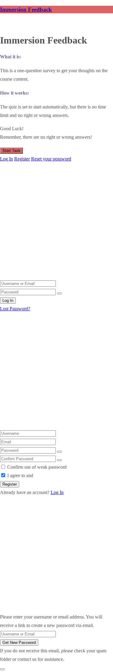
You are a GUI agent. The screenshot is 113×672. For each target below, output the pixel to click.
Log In (6, 158)
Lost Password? (15, 308)
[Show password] (59, 293)
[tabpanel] (56, 97)
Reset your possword (51, 158)
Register (22, 158)
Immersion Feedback (26, 9)
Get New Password (19, 642)
